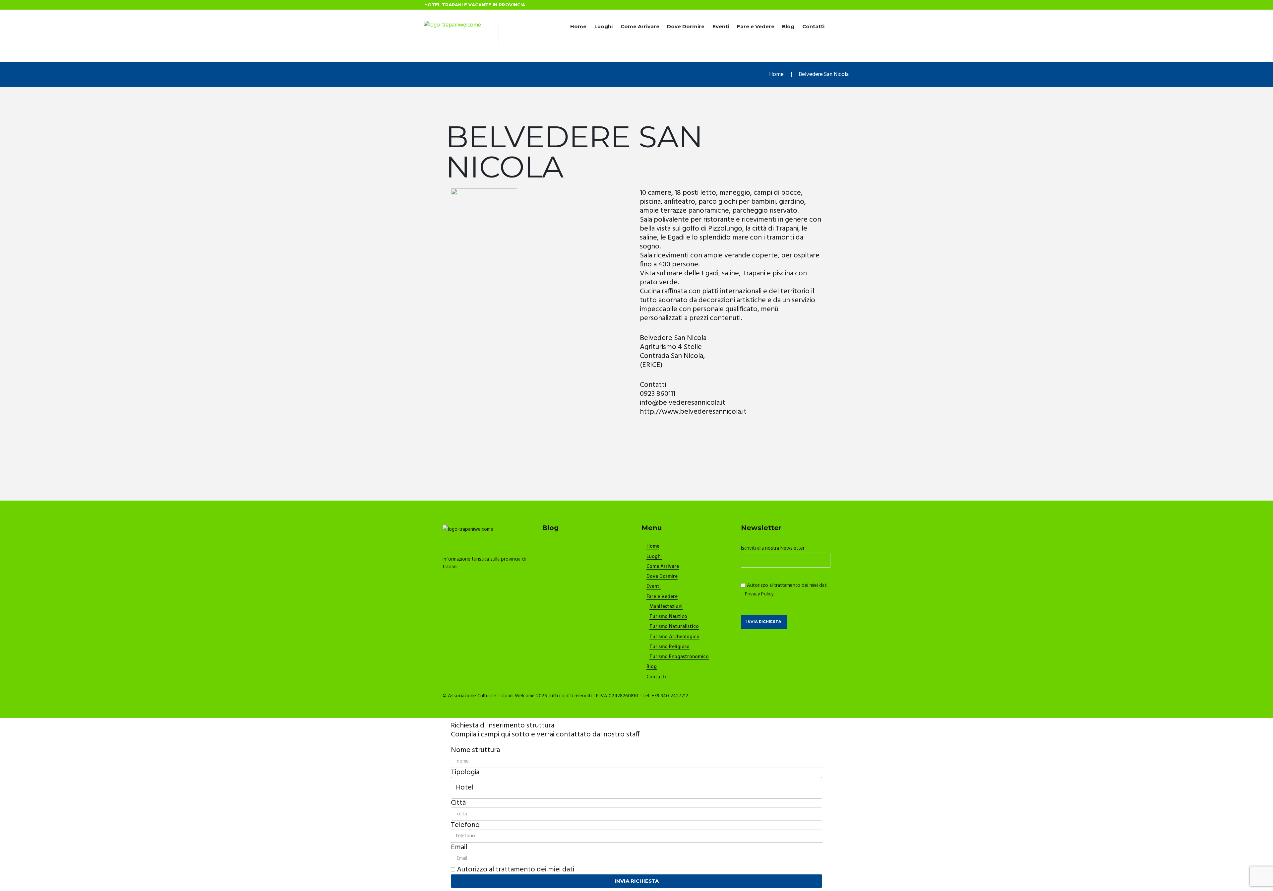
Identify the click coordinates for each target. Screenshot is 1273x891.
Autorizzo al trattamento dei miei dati (515, 869)
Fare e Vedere (755, 26)
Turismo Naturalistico (674, 627)
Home (578, 26)
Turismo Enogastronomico (679, 657)
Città (458, 802)
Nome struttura (475, 750)
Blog (788, 26)
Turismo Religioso (669, 647)
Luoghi (603, 26)
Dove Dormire (685, 26)
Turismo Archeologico (674, 637)
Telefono (465, 825)
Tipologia (465, 772)
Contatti (813, 26)
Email (459, 847)
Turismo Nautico (668, 617)
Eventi (720, 26)
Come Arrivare (640, 26)
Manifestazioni (666, 607)
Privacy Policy (759, 594)
